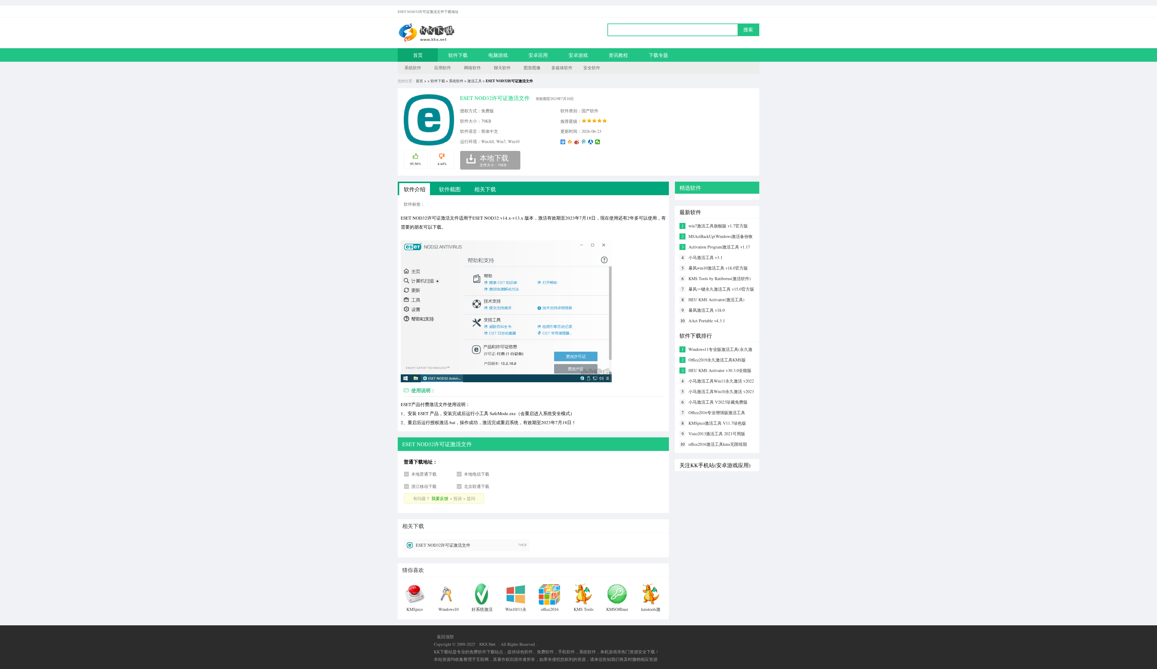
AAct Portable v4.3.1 (706, 321)
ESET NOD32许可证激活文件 (443, 545)
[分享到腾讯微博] (583, 141)
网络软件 (472, 67)
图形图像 (532, 67)
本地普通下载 (424, 474)
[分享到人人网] (590, 141)
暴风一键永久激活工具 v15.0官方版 (721, 289)
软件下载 (458, 55)
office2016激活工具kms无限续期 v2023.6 (717, 444)
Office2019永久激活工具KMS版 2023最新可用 (717, 360)
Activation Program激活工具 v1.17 (719, 247)
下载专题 (658, 55)
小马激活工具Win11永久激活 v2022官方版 (721, 381)
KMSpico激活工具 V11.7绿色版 (717, 423)
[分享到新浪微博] (576, 141)
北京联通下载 (476, 486)
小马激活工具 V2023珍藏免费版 (718, 402)
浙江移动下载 (424, 486)
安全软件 (591, 67)
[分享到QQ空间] (569, 141)
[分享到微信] (597, 141)
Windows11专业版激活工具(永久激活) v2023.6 (720, 349)
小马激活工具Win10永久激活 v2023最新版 (721, 392)
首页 (418, 55)
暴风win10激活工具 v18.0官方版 (718, 268)
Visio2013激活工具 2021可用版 (716, 433)
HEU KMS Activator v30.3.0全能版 (719, 370)
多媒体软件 (561, 67)
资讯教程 (618, 55)
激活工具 (474, 80)
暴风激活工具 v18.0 (706, 310)
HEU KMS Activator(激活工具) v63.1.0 (716, 300)
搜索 (748, 29)
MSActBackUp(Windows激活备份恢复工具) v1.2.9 (720, 236)
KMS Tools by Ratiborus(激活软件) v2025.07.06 (719, 279)
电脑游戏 (498, 55)
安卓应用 (538, 55)
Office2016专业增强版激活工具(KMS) (716, 413)
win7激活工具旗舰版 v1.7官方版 (718, 226)
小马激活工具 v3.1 (705, 257)
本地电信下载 (476, 474)
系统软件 (412, 67)
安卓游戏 (578, 55)
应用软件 (442, 67)
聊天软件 (502, 67)
